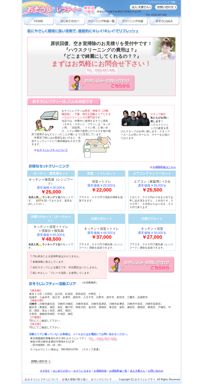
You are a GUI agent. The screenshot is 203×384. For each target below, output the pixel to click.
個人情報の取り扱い (76, 379)
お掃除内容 (100, 370)
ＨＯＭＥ (45, 370)
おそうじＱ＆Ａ (82, 370)
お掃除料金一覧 (118, 370)
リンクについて (103, 379)
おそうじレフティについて (52, 149)
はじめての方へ (62, 370)
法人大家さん (137, 370)
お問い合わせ (155, 370)
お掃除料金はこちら (164, 167)
